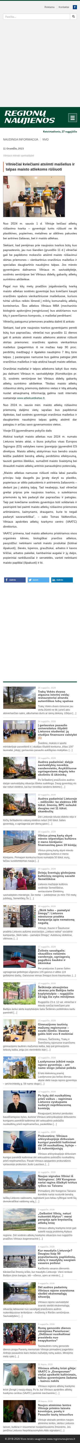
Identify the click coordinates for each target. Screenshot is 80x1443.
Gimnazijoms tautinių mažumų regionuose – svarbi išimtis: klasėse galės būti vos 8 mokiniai (55, 1029)
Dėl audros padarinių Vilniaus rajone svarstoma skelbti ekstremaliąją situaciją (56, 1292)
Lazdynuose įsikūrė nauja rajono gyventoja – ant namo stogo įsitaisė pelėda (57, 1064)
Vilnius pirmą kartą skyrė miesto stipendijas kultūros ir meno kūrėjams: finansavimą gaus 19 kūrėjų (57, 840)
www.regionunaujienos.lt (61, 1439)
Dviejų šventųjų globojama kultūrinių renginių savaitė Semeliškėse (56, 876)
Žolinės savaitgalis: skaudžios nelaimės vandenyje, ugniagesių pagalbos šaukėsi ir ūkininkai (54, 957)
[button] (15, 579)
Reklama (50, 7)
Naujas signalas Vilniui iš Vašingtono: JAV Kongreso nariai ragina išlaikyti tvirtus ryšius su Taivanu (57, 1180)
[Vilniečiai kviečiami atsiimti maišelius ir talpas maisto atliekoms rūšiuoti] (40, 196)
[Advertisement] (40, 65)
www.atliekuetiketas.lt (31, 398)
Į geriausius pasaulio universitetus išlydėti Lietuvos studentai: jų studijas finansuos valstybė (57, 732)
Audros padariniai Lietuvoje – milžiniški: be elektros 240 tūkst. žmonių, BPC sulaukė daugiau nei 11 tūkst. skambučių (57, 805)
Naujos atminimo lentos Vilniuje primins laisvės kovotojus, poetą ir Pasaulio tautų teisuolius (55, 1409)
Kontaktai (64, 7)
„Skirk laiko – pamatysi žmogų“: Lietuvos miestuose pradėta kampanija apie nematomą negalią (56, 916)
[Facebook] (75, 7)
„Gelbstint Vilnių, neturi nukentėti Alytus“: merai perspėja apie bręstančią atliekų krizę (55, 1218)
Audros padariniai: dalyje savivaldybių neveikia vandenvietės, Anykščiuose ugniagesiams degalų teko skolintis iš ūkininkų (57, 768)
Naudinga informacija (20, 139)
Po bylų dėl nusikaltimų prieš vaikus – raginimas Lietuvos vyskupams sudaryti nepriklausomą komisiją (55, 1102)
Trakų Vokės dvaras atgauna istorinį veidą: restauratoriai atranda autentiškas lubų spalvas (55, 696)
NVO (45, 139)
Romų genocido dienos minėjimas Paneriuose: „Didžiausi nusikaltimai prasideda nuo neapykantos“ (54, 1334)
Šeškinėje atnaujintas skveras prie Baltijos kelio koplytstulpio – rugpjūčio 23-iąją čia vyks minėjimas (56, 992)
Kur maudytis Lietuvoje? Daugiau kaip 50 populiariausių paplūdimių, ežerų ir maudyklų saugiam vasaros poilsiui (57, 1257)
